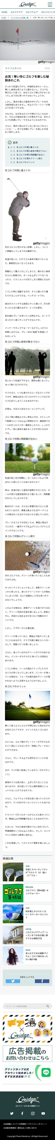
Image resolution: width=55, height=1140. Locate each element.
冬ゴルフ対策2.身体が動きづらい (31, 150)
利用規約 (22, 1124)
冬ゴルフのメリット (25, 162)
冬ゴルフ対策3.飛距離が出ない (30, 154)
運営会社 (20, 1128)
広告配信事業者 (10, 1128)
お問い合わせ (31, 1128)
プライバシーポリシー (36, 1124)
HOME (3, 17)
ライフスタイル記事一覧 (19, 17)
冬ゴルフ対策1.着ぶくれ (27, 147)
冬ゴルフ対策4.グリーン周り (29, 158)
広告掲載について (11, 1124)
